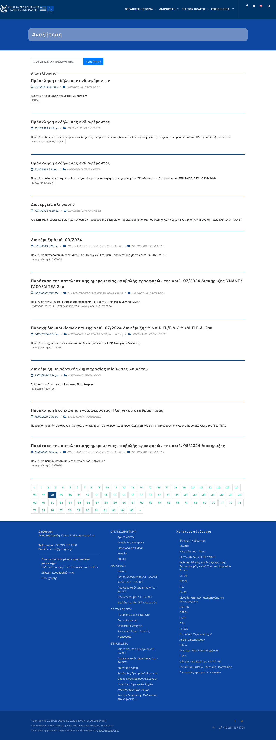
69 (204, 502)
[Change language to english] (261, 6)
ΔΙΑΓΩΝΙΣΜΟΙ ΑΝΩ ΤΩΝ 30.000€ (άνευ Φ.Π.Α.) (95, 245)
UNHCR (184, 606)
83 (114, 510)
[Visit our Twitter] (242, 721)
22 (210, 487)
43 (186, 495)
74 (34, 510)
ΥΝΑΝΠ (184, 546)
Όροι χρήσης (49, 578)
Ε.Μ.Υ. (183, 656)
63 (150, 502)
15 (149, 487)
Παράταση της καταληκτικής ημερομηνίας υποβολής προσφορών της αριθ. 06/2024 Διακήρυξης (128, 445)
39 (150, 495)
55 (79, 502)
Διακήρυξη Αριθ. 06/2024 (47, 465)
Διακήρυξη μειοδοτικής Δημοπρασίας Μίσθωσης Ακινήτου (89, 369)
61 (133, 502)
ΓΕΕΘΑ (183, 628)
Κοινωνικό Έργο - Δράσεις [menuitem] (134, 631)
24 (227, 487)
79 (78, 510)
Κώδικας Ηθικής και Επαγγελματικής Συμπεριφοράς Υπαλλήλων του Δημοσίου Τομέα (205, 566)
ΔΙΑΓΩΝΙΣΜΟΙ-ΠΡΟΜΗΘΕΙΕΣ (83, 86)
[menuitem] (222, 9)
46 (213, 495)
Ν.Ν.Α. (183, 645)
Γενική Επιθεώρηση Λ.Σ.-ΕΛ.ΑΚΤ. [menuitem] (138, 576)
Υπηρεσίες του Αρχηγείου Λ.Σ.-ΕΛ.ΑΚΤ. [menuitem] (137, 650)
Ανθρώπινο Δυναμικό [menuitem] (131, 542)
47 (221, 495)
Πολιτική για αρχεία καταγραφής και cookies (69, 567)
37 (132, 495)
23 (218, 487)
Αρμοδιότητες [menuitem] (126, 537)
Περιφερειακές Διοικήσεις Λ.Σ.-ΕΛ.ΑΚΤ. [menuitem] (138, 589)
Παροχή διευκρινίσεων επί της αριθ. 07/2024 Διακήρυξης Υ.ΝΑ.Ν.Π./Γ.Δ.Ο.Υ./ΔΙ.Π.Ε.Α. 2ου (122, 328)
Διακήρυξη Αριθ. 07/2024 (97, 306)
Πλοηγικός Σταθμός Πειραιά (48, 141)
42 (177, 495)
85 (132, 510)
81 (96, 510)
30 (70, 495)
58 (106, 502)
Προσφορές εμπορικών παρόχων (200, 672)
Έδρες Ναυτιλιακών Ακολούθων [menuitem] (138, 678)
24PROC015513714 (43, 306)
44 (195, 495)
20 (193, 487)
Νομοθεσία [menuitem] (124, 636)
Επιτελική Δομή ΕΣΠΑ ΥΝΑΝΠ (197, 556)
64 (159, 502)
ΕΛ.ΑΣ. (183, 592)
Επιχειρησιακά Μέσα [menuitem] (131, 547)
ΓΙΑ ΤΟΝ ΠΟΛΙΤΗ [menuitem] (121, 609)
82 (105, 510)
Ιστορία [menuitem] (122, 553)
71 (222, 502)
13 (132, 487)
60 (124, 502)
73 (239, 502)
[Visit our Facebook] (235, 721)
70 (213, 502)
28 (52, 495)
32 (87, 495)
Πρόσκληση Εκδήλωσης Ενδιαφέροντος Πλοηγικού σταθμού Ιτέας (97, 410)
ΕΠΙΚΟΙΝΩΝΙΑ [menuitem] (119, 643)
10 (107, 487)
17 (167, 487)
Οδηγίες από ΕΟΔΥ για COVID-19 (200, 661)
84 (123, 510)
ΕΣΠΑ (35, 100)
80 (87, 510)
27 (43, 495)
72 (230, 502)
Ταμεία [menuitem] (122, 558)
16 (158, 487)
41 (168, 495)
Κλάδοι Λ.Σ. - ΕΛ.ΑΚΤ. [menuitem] (131, 582)
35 (114, 495)
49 (239, 495)
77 (61, 510)
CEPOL (183, 612)
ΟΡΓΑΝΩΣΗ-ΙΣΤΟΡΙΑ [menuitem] (123, 531)
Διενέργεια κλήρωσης (53, 204)
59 (115, 502)
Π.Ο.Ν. (183, 581)
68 (195, 502)
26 (34, 495)
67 (186, 502)
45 (204, 495)
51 (43, 502)
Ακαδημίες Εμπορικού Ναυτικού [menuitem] (138, 673)
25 (236, 487)
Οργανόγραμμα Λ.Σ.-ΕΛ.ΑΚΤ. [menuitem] (135, 597)
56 (88, 502)
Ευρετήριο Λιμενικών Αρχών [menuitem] (135, 684)
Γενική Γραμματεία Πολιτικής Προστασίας (205, 666)
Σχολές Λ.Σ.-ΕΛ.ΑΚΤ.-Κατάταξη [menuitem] (137, 602)
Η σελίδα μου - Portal (192, 551)
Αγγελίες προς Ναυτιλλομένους (199, 650)
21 (201, 487)
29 (61, 495)
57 (97, 502)
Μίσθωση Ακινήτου (43, 388)
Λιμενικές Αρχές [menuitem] (128, 667)
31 (78, 495)
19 (184, 487)
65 (168, 502)
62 (141, 502)
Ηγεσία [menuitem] (122, 571)
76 (52, 510)
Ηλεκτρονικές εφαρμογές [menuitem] (134, 614)
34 (105, 495)
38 (141, 495)
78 (69, 510)
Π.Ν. (182, 623)
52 (52, 502)
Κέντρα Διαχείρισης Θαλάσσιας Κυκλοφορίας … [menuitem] (137, 697)
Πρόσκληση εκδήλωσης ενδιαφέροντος (70, 80)
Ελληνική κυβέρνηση (192, 540)
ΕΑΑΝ (182, 617)
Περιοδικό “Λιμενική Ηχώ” (195, 634)
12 (124, 487)
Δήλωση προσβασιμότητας (58, 572)
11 (115, 487)
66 (177, 502)
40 (159, 495)
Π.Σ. (182, 586)
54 (70, 502)
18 (175, 487)
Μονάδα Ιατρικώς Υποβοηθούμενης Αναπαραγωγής (201, 599)
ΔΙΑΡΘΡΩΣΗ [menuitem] (118, 565)
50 (35, 502)
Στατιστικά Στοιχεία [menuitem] (130, 625)
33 (96, 495)
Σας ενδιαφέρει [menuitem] (127, 620)
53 (61, 502)
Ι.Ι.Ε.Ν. (183, 575)
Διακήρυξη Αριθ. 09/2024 (56, 240)
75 (43, 510)
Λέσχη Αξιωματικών (192, 639)
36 (123, 495)
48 (230, 495)
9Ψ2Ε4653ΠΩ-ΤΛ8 (68, 306)
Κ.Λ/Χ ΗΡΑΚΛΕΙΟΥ (42, 182)
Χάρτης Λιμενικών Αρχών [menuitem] (134, 689)
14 (141, 487)
